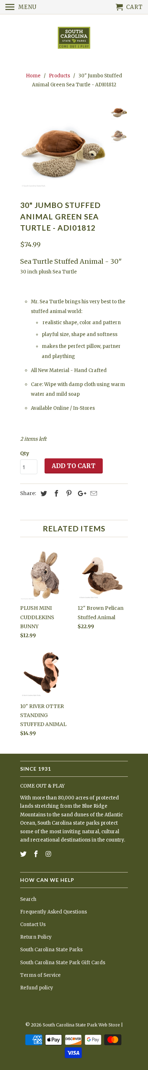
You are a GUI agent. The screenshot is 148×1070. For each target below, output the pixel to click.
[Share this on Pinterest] (68, 493)
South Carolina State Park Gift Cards (62, 963)
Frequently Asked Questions (53, 912)
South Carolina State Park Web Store (81, 1025)
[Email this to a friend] (92, 493)
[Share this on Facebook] (55, 493)
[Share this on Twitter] (42, 493)
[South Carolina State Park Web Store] (74, 38)
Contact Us (33, 924)
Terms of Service (40, 975)
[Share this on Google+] (80, 493)
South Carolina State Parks (51, 950)
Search (28, 899)
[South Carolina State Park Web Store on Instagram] (49, 854)
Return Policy (36, 937)
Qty (24, 453)
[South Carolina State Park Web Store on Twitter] (24, 854)
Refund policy (36, 988)
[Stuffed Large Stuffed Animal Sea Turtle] (63, 146)
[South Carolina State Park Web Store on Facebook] (37, 854)
